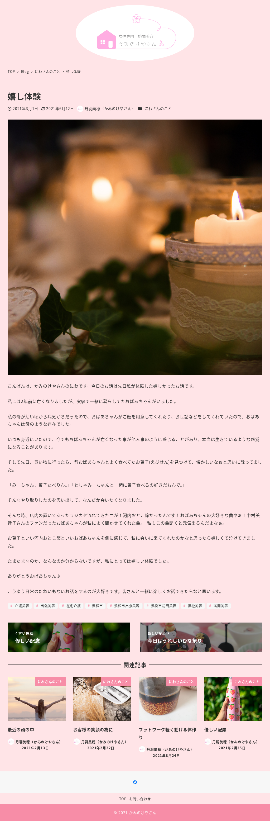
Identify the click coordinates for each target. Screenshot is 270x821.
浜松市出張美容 (126, 605)
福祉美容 (194, 605)
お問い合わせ (140, 798)
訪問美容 (220, 605)
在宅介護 (73, 605)
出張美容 (47, 605)
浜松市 (97, 605)
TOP (123, 798)
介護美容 (21, 605)
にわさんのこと (158, 108)
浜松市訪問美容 (163, 605)
